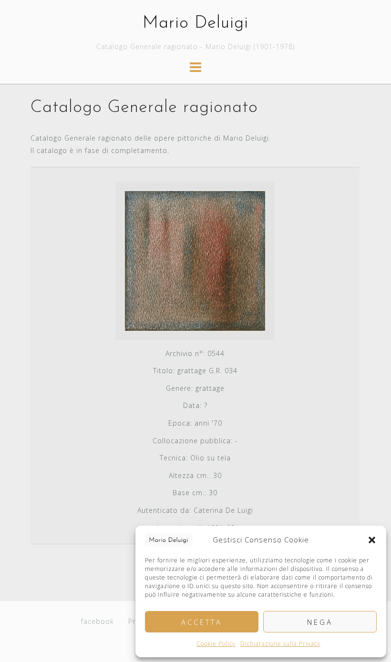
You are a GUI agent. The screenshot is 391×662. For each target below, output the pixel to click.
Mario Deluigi (195, 23)
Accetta (201, 622)
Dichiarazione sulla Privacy (280, 644)
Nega (320, 622)
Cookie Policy (216, 644)
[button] (372, 540)
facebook (97, 621)
